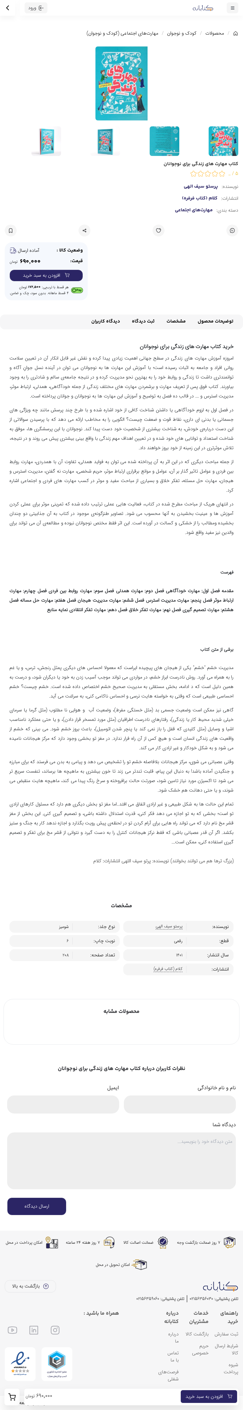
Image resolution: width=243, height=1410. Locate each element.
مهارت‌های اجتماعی (194, 210)
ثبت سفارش (226, 1334)
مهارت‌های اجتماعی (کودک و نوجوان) (122, 33)
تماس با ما (173, 1356)
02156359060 (147, 1298)
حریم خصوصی (200, 1349)
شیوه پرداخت (231, 1368)
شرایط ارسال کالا (226, 1349)
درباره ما (173, 1337)
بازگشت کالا (197, 1334)
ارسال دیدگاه (37, 1206)
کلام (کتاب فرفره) (200, 198)
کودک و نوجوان (181, 33)
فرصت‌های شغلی (168, 1375)
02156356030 (201, 1298)
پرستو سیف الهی (201, 186)
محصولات (214, 33)
